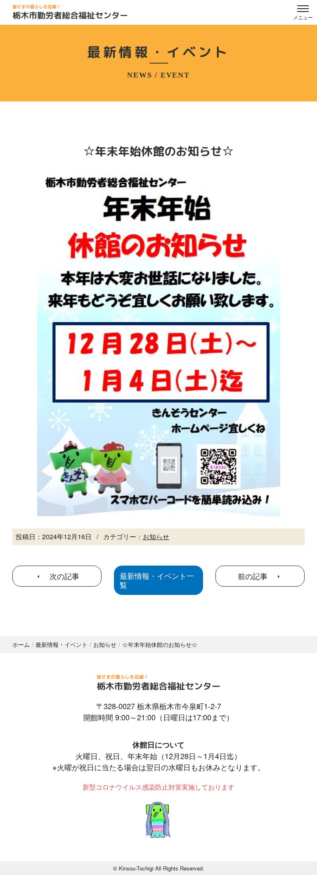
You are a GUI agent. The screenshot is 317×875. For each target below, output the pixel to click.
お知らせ (156, 536)
